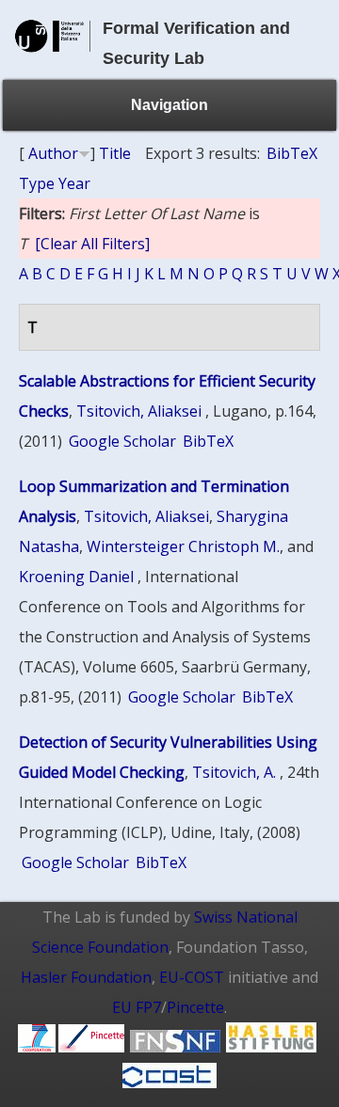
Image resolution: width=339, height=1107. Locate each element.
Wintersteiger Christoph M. (183, 546)
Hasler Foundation (86, 977)
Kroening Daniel (76, 576)
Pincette (195, 1007)
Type (37, 183)
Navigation (169, 105)
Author (53, 153)
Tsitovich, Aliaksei (139, 411)
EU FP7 (136, 1007)
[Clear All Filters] (92, 243)
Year (74, 183)
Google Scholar (122, 441)
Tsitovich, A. (234, 772)
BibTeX (291, 153)
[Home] (53, 58)
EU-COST (191, 977)
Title (115, 153)
